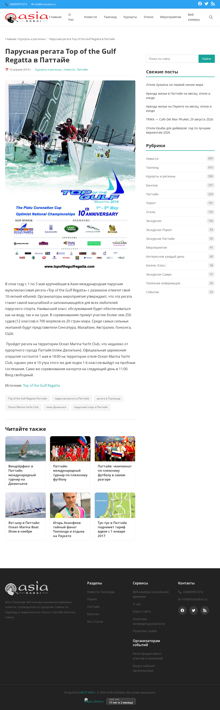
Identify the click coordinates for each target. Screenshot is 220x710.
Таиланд (110, 17)
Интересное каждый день (165, 256)
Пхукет (151, 203)
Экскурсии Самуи (158, 274)
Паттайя (82, 69)
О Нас (71, 17)
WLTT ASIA (87, 692)
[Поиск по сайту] (211, 17)
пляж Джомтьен (56, 407)
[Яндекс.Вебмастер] (93, 701)
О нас (137, 604)
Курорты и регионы (31, 39)
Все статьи (95, 621)
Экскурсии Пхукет (159, 230)
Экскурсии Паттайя (160, 239)
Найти (206, 58)
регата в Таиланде (109, 398)
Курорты (130, 17)
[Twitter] (206, 4)
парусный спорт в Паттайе (91, 407)
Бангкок (152, 185)
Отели (148, 17)
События (152, 292)
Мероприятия (170, 17)
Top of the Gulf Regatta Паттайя (27, 398)
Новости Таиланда (101, 592)
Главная (55, 17)
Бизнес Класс (156, 265)
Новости (90, 17)
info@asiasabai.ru (195, 599)
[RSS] (213, 4)
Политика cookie (145, 631)
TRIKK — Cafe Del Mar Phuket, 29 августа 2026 (179, 119)
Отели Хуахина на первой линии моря (174, 85)
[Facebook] (200, 4)
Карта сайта (142, 611)
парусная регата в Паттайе (72, 398)
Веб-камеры (194, 17)
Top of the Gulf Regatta (41, 385)
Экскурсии (153, 221)
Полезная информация (163, 283)
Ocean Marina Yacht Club (23, 407)
